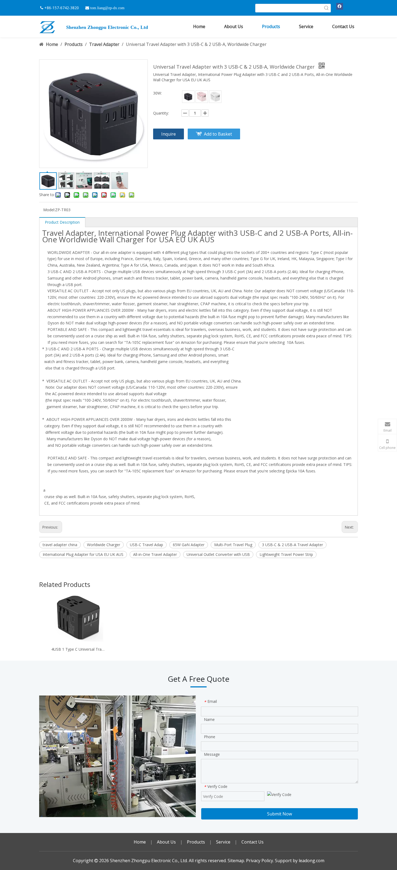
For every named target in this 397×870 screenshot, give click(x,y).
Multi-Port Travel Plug (233, 544)
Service (223, 842)
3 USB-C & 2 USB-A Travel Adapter (292, 544)
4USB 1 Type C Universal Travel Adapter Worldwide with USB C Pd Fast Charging (78, 649)
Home (140, 842)
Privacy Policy (259, 861)
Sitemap (236, 861)
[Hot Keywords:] (326, 8)
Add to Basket (218, 134)
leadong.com (311, 861)
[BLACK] (188, 96)
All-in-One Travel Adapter (155, 554)
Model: (49, 209)
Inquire (168, 134)
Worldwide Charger (103, 544)
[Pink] (201, 96)
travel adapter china (60, 544)
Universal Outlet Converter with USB (218, 554)
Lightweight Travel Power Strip (286, 554)
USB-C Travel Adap (146, 544)
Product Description (62, 222)
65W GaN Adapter (188, 544)
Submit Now (279, 814)
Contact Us (252, 842)
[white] (215, 96)
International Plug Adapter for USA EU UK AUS (83, 554)
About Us (166, 842)
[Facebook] (339, 6)
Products (196, 842)
